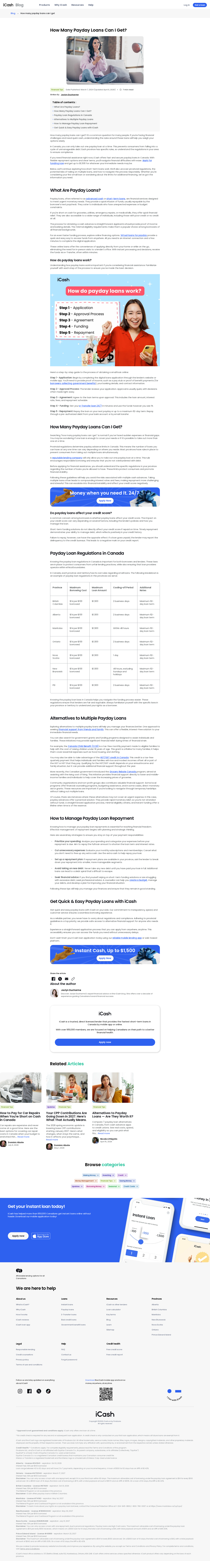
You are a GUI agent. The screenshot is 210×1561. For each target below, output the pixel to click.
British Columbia (159, 1309)
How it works (21, 1314)
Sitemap (110, 1330)
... (22, 1136)
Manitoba (156, 1314)
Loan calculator (113, 1309)
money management (84, 1181)
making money (89, 1175)
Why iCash (21, 1309)
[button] (73, 979)
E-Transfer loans (68, 1314)
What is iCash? (22, 1304)
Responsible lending (25, 1349)
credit (121, 1175)
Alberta (155, 1304)
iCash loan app (23, 1325)
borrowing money (94, 1186)
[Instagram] (20, 1391)
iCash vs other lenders (116, 1304)
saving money (126, 1181)
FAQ (63, 1349)
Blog (108, 1320)
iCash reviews (22, 1320)
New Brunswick (158, 1320)
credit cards (129, 1186)
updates (51, 1107)
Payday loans (67, 1309)
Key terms (111, 1314)
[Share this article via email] (66, 979)
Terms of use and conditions (29, 1364)
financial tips (57, 89)
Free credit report (114, 1354)
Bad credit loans (68, 1320)
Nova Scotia (157, 1325)
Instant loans (67, 1304)
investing (107, 1175)
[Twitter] (39, 1391)
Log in (187, 5)
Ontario (155, 1330)
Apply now (105, 1042)
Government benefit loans (73, 1325)
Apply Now (105, 500)
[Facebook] (29, 1391)
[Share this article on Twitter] (60, 979)
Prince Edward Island (161, 1335)
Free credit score (114, 1349)
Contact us (66, 1354)
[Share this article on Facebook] (53, 979)
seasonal (113, 1186)
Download (90, 1380)
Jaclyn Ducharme (70, 94)
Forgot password (69, 1359)
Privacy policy (22, 1359)
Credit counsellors (24, 1354)
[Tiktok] (48, 1391)
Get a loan (200, 5)
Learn (109, 1325)
